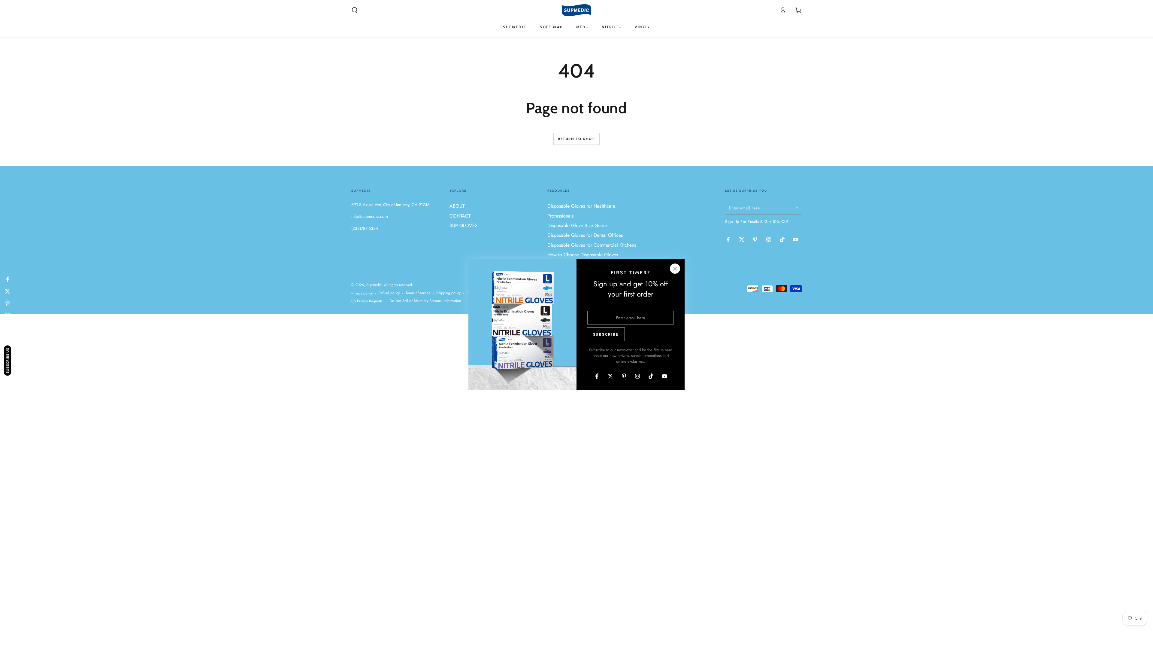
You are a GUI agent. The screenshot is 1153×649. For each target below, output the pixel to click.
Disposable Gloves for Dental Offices (585, 235)
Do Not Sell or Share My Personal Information (425, 300)
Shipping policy (448, 293)
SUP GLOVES (463, 225)
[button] (354, 10)
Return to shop (576, 138)
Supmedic (374, 285)
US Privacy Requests (367, 301)
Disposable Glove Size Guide (577, 225)
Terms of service (418, 293)
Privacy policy (362, 293)
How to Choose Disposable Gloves (582, 254)
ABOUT (457, 206)
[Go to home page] (576, 10)
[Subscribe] (798, 207)
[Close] (675, 268)
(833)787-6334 (364, 228)
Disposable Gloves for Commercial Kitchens (591, 245)
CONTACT (460, 215)
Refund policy (389, 293)
